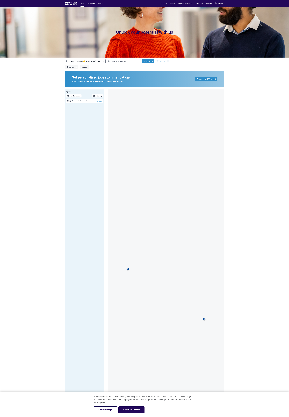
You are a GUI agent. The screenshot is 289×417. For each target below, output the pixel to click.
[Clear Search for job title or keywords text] (103, 61)
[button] (185, 3)
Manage (99, 101)
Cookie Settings (105, 410)
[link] (71, 3)
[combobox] (85, 61)
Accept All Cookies (131, 410)
